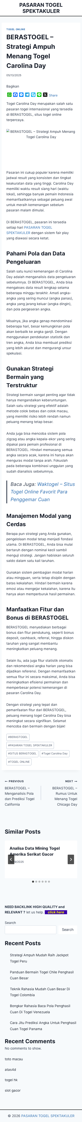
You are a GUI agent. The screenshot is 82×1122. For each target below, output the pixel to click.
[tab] (33, 882)
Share (53, 95)
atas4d (10, 1070)
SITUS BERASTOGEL (22, 753)
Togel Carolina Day (55, 753)
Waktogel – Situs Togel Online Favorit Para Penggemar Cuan (43, 491)
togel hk (11, 1080)
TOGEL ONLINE (15, 29)
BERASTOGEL (18, 737)
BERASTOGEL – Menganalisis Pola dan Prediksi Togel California (19, 793)
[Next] (71, 859)
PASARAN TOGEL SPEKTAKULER (30, 745)
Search (10, 923)
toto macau (14, 1059)
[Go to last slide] (11, 859)
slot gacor (12, 1090)
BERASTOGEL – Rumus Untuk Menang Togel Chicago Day (64, 793)
